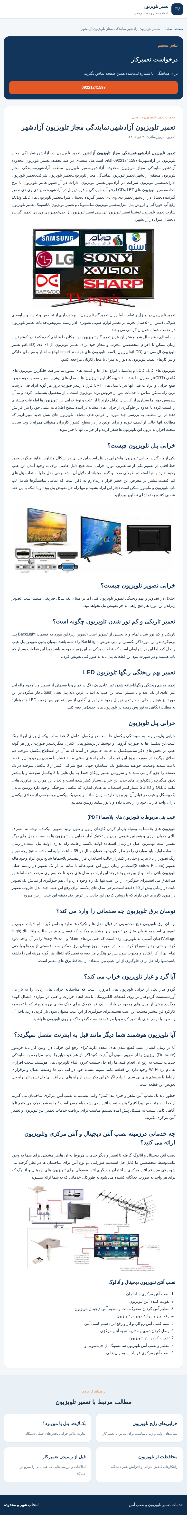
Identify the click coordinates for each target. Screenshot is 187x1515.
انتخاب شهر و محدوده (21, 1505)
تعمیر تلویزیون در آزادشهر (59, 153)
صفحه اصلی (19, 9)
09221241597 (94, 87)
